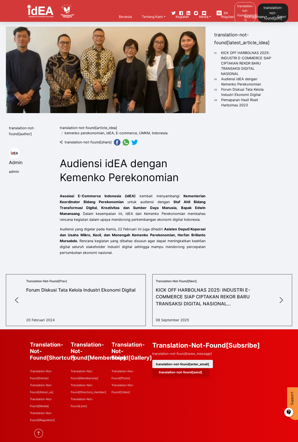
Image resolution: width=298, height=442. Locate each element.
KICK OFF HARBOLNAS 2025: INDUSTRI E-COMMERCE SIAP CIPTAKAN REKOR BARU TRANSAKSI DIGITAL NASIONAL (246, 63)
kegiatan (182, 17)
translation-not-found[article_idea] (88, 128)
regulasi (227, 17)
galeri (281, 17)
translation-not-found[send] (180, 372)
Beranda (125, 17)
